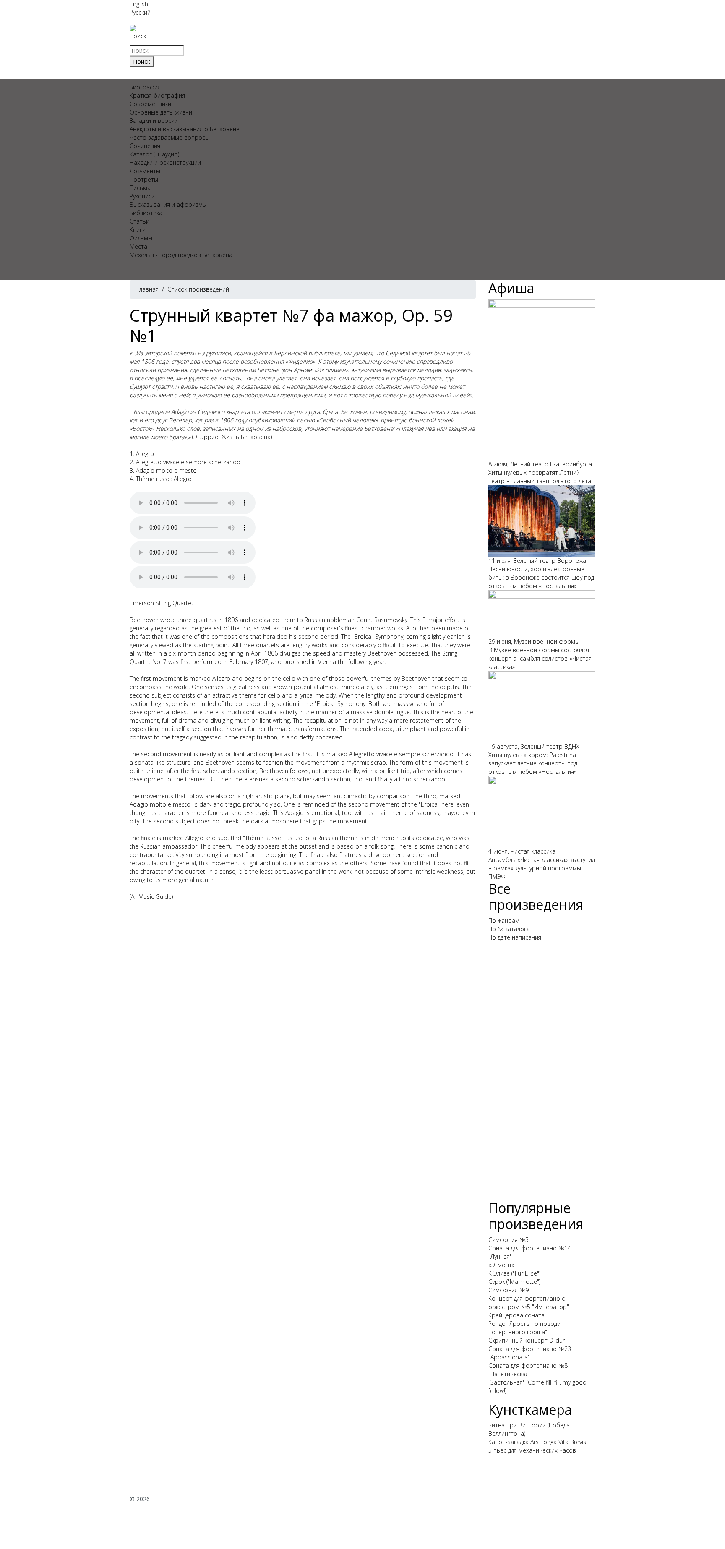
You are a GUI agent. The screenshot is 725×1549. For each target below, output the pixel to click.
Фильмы (141, 238)
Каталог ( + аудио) (154, 154)
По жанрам (503, 920)
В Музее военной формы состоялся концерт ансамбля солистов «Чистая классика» (540, 658)
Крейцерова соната (516, 1315)
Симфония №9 (508, 1290)
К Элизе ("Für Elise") (514, 1273)
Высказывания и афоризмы (168, 204)
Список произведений (198, 289)
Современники (150, 104)
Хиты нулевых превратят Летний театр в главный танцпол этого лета (539, 477)
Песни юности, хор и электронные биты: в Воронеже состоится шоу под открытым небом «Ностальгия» (541, 577)
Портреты (144, 179)
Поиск (138, 36)
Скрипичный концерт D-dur (526, 1340)
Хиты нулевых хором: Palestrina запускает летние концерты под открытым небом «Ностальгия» (532, 763)
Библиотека (146, 213)
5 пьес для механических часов (532, 1450)
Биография (145, 87)
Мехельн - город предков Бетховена (181, 255)
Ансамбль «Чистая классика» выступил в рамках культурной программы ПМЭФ (541, 868)
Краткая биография (157, 95)
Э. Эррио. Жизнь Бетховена (232, 437)
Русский (140, 12)
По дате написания (514, 937)
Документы (145, 171)
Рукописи (142, 196)
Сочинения (145, 146)
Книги (138, 230)
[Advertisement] (541, 1074)
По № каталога (509, 929)
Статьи (139, 221)
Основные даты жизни (161, 112)
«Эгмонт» (501, 1265)
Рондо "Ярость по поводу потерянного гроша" (524, 1328)
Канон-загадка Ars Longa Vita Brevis (537, 1442)
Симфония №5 (508, 1240)
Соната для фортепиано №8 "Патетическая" (528, 1370)
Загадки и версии (154, 121)
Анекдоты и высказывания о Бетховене (185, 129)
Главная (147, 289)
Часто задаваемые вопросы (169, 137)
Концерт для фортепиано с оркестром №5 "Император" (528, 1302)
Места (138, 246)
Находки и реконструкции (165, 163)
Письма (140, 188)
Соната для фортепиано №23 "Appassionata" (529, 1353)
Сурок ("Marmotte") (514, 1282)
